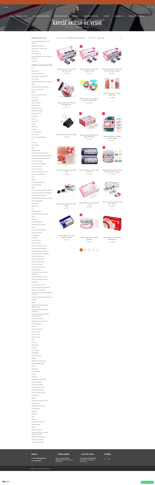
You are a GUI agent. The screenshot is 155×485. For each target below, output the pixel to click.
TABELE (33, 398)
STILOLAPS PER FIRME (38, 392)
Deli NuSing (34, 145)
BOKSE (33, 124)
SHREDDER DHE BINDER (38, 379)
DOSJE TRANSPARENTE (38, 174)
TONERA (106, 16)
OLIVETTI (34, 342)
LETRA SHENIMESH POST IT (39, 276)
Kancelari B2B (38, 468)
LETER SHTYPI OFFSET (38, 267)
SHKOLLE (75, 16)
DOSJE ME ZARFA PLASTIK (39, 171)
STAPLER (34, 61)
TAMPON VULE (36, 403)
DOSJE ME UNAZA (37, 169)
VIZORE (33, 419)
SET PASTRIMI (35, 371)
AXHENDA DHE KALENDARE (39, 87)
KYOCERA (34, 238)
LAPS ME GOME (36, 240)
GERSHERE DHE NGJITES (38, 195)
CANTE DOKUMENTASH (38, 137)
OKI (32, 339)
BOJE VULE (34, 97)
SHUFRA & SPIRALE (37, 385)
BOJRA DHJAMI (36, 103)
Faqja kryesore (69, 27)
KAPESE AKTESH (36, 53)
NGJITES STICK (35, 337)
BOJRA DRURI (35, 105)
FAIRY (33, 187)
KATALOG (54, 20)
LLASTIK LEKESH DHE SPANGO (40, 287)
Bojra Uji (33, 118)
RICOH (33, 366)
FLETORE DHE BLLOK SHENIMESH (41, 190)
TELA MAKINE (35, 408)
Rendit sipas (92, 37)
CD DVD (33, 142)
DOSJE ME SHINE (36, 166)
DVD (32, 177)
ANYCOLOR (34, 79)
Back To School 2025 (82, 20)
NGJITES (33, 326)
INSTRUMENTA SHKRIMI (41, 16)
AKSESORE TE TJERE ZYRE (39, 48)
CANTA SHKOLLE (36, 132)
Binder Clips (34, 51)
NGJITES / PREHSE (36, 329)
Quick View (66, 54)
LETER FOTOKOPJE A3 (38, 256)
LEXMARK (34, 282)
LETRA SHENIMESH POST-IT (39, 279)
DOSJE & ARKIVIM (60, 16)
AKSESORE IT (119, 16)
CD (32, 140)
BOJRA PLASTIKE (36, 113)
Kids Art (66, 20)
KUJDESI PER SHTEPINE (38, 230)
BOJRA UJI (34, 116)
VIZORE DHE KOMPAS (38, 422)
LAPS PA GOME (36, 243)
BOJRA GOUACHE (36, 108)
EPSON (33, 179)
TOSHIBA (34, 414)
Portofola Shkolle (36, 355)
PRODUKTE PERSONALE (137, 16)
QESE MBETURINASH (37, 363)
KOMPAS (34, 219)
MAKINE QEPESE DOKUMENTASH (41, 297)
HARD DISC (34, 203)
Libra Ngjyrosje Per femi (38, 284)
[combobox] (109, 37)
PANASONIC (35, 345)
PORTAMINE (35, 353)
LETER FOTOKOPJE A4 (38, 259)
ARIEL (33, 84)
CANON (33, 129)
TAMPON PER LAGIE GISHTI (39, 400)
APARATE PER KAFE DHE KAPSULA (41, 81)
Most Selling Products (37, 318)
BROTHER (34, 126)
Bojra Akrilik (34, 100)
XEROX (33, 427)
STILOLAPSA (35, 395)
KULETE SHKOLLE (36, 232)
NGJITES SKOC (35, 334)
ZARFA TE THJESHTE (37, 439)
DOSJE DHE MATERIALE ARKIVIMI (41, 155)
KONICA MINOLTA (36, 222)
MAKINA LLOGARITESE (38, 290)
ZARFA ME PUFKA (36, 430)
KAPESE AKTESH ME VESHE (39, 214)
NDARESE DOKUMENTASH (39, 321)
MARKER (34, 300)
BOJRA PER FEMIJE (37, 110)
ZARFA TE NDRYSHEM (38, 437)
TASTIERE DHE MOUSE (38, 406)
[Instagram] (108, 459)
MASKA (33, 302)
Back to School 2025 (37, 89)
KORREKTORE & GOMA (38, 224)
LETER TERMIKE (36, 269)
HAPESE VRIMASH (36, 201)
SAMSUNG (34, 369)
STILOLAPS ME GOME (37, 387)
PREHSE (33, 358)
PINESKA (34, 347)
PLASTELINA (35, 350)
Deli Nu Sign (99, 20)
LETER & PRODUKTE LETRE (18, 16)
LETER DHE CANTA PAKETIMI (40, 254)
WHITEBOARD (35, 424)
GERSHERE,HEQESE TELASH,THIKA (41, 198)
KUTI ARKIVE (35, 235)
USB (32, 416)
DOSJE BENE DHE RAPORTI (39, 153)
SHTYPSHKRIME (36, 382)
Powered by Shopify (46, 468)
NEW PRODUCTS (36, 324)
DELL (32, 148)
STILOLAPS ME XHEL (37, 390)
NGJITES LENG (35, 332)
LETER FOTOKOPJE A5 (38, 261)
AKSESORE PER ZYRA (91, 16)
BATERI (33, 92)
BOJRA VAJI (34, 121)
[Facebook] (105, 459)
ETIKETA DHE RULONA (38, 182)
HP (32, 208)
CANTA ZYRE (35, 134)
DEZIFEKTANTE (36, 150)
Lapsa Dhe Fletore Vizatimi (39, 246)
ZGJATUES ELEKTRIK (37, 442)
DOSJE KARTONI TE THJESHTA (40, 158)
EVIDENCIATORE (36, 185)
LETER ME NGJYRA (37, 264)
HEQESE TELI (35, 206)
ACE (32, 68)
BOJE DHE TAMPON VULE (39, 95)
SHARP (33, 374)
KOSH (33, 227)
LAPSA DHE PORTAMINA (38, 248)
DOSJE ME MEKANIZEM (38, 163)
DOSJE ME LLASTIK (37, 161)
